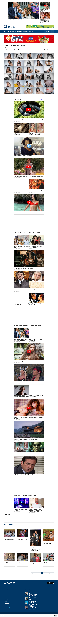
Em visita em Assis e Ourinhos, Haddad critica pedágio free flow (32, 598)
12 (50, 573)
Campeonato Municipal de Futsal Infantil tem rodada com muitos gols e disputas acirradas (32, 608)
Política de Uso (7, 599)
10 (46, 573)
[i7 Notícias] (9, 26)
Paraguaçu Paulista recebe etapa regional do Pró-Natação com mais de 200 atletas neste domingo (33, 603)
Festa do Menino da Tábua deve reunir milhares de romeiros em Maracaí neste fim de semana (33, 594)
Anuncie (6, 601)
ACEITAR (55, 615)
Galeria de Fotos (11, 31)
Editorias (5, 31)
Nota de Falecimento (18, 31)
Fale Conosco (25, 31)
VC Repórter (31, 31)
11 (48, 573)
